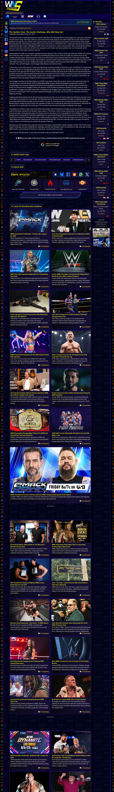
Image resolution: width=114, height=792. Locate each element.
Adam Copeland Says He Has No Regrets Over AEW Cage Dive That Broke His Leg (69, 356)
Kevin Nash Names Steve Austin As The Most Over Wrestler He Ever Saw (27, 545)
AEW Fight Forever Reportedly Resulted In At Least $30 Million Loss (70, 434)
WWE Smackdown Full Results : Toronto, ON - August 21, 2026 (28, 235)
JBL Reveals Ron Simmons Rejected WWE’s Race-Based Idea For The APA (27, 584)
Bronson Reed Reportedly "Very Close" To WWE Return (29, 623)
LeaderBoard (82, 189)
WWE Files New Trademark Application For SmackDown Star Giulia (29, 275)
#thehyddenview (55, 160)
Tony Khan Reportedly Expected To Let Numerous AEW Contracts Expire (71, 235)
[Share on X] (87, 175)
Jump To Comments (18, 189)
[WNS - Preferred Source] (50, 144)
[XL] (26, 28)
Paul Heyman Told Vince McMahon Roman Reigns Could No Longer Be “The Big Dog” (71, 756)
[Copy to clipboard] (55, 175)
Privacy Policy (102, 226)
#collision (101, 31)
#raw (101, 76)
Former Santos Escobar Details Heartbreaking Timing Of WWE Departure (71, 394)
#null (101, 60)
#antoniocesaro (78, 160)
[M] (22, 28)
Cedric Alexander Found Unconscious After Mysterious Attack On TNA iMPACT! (29, 315)
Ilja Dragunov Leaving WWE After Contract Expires (69, 699)
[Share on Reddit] (74, 175)
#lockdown (101, 46)
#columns (66, 160)
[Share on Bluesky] (62, 175)
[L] (24, 28)
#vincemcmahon (40, 160)
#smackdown (101, 93)
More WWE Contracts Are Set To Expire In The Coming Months (70, 662)
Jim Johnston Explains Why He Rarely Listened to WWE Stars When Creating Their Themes (29, 394)
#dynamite (101, 135)
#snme (101, 164)
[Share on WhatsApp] (81, 175)
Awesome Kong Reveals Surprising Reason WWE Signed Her (27, 700)
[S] (20, 28)
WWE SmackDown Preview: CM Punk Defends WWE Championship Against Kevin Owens (40, 495)
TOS (96, 226)
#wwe (19, 160)
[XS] (17, 28)
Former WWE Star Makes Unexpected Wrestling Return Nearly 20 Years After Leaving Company (70, 275)
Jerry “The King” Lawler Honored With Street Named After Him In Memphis (69, 584)
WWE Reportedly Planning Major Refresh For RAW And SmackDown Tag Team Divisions (29, 434)
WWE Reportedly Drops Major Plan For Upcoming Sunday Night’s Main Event (68, 545)
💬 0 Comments (43, 246)
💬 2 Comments (43, 327)
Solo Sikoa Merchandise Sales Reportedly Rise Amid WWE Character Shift (69, 624)
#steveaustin (27, 160)
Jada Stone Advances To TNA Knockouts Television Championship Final (69, 315)
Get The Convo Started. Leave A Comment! (50, 195)
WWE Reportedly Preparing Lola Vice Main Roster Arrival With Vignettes (29, 356)
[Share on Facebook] (68, 175)
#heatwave (101, 121)
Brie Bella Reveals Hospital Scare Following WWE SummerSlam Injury (27, 662)
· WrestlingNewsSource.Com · (14, 12)
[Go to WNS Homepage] (14, 6)
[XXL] (29, 28)
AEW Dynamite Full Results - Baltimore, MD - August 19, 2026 (29, 756)
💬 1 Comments (85, 286)
